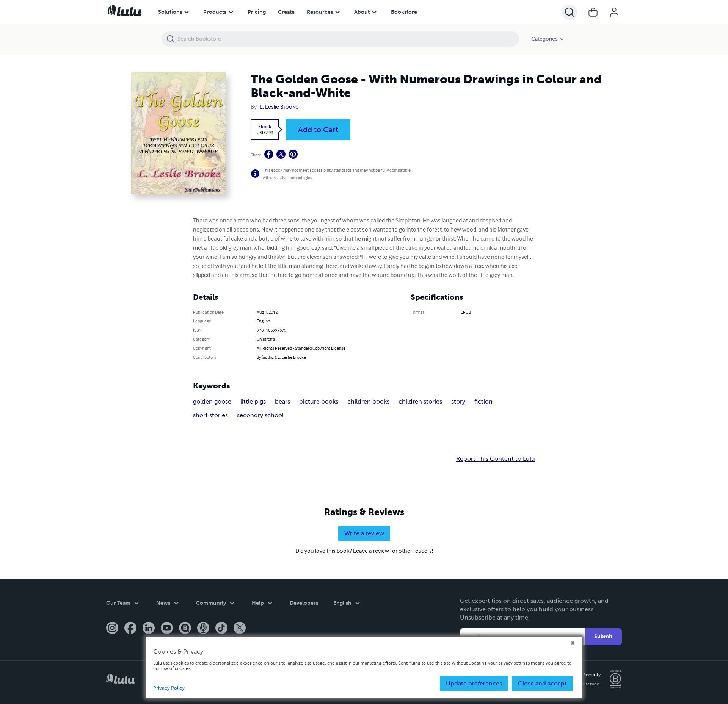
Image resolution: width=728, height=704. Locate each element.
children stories (420, 401)
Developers (304, 603)
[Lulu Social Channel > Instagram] (112, 628)
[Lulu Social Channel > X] (240, 628)
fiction (483, 401)
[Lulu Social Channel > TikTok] (221, 628)
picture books (318, 401)
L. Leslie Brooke (279, 106)
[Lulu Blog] (185, 628)
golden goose (212, 401)
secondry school (260, 415)
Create (286, 12)
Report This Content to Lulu (495, 458)
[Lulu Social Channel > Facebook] (130, 628)
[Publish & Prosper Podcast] (203, 628)
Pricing (257, 12)
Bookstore (404, 12)
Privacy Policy (169, 688)
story (458, 401)
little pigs (253, 401)
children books (368, 401)
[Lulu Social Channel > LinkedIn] (149, 628)
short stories (210, 415)
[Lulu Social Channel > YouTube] (167, 628)
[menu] (186, 12)
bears (282, 401)
